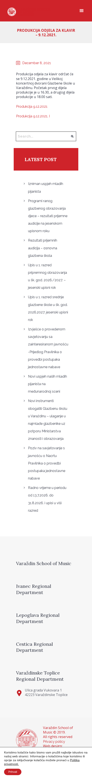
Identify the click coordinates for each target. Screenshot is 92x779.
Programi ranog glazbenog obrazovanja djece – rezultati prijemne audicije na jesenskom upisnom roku (47, 216)
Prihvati (12, 771)
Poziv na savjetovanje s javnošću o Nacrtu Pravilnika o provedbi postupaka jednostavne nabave (46, 463)
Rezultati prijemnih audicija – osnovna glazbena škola (42, 247)
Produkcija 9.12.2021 (31, 106)
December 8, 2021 (36, 63)
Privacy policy (54, 742)
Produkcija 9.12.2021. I (33, 116)
